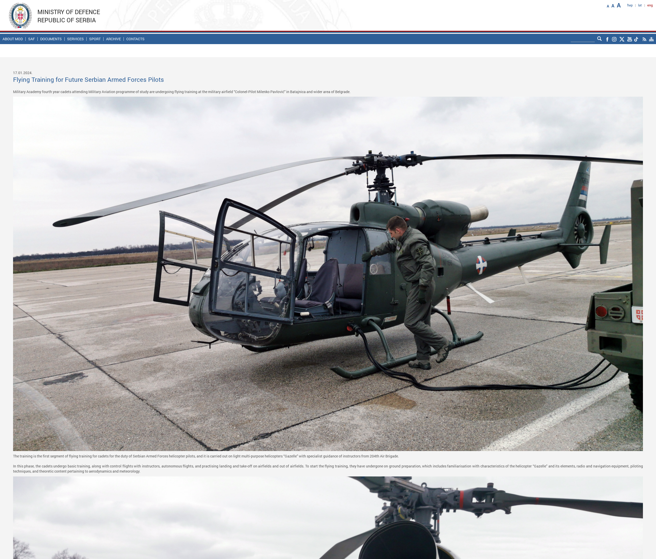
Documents (51, 39)
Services (75, 39)
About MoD (13, 39)
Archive (113, 39)
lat (640, 5)
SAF (31, 39)
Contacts (135, 39)
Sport (95, 39)
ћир (630, 5)
